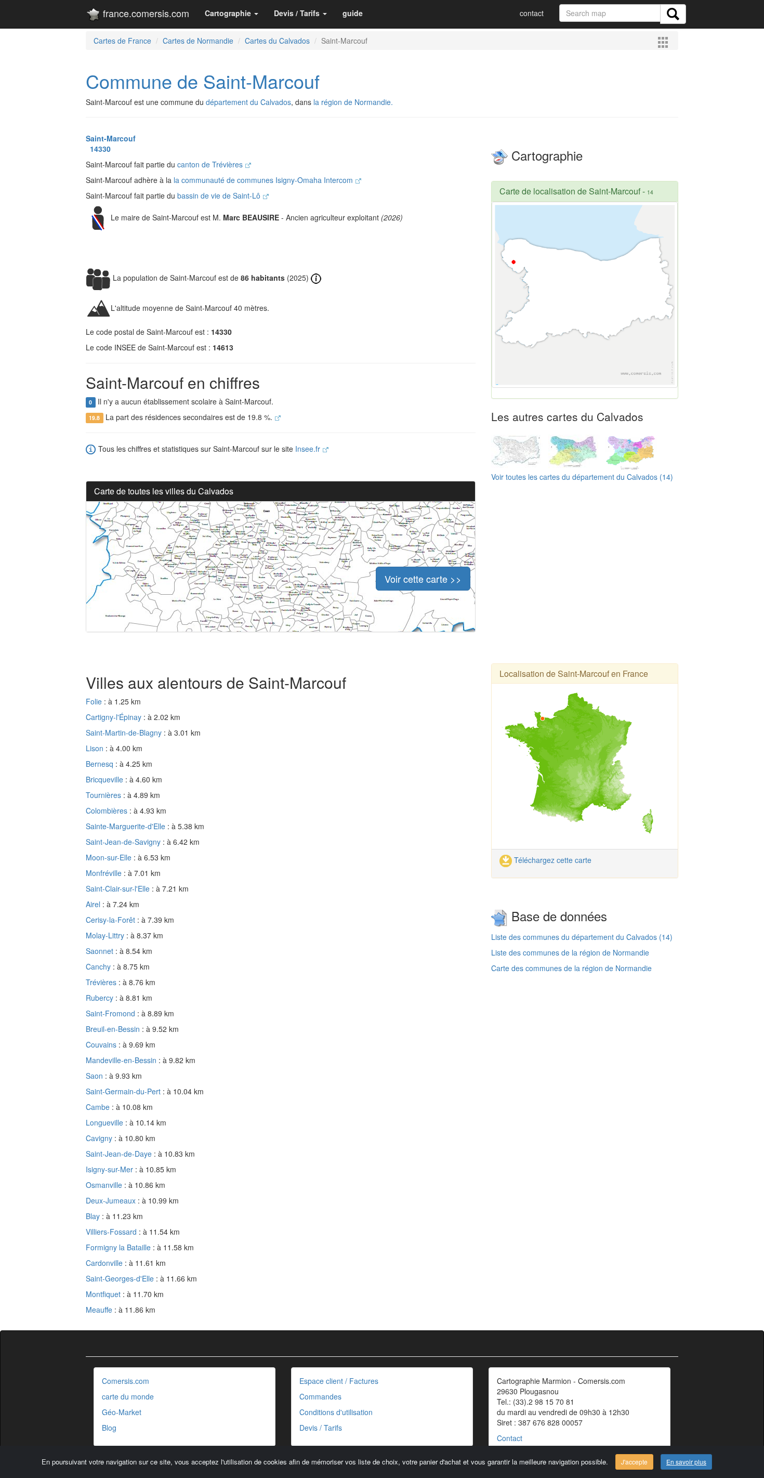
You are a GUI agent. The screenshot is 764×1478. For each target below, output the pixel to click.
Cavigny (100, 1138)
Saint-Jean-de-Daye (120, 1153)
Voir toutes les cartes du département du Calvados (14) (582, 477)
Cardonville (105, 1263)
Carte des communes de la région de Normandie (571, 968)
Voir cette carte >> (423, 578)
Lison (96, 748)
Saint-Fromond (111, 1013)
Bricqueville (105, 779)
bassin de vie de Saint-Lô (219, 195)
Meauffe (100, 1309)
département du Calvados (248, 102)
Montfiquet (104, 1294)
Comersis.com (125, 1381)
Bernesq (100, 763)
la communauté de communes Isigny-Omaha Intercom (264, 180)
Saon (95, 1075)
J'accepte (634, 1461)
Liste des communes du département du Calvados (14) (582, 937)
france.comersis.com (144, 13)
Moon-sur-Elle (110, 857)
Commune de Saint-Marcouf (203, 81)
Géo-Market (121, 1412)
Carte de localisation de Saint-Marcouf (569, 191)
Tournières (104, 795)
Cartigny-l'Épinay (114, 717)
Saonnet (100, 951)
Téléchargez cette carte (551, 860)
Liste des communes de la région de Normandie (570, 952)
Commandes (320, 1396)
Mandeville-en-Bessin (122, 1060)
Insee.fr (308, 448)
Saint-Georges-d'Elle (121, 1278)
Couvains (102, 1044)
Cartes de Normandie (198, 40)
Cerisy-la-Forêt (111, 919)
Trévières (102, 982)
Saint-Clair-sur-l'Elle (119, 888)
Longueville (105, 1122)
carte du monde (128, 1396)
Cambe (99, 1107)
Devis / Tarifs (320, 1427)
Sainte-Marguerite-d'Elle (126, 826)
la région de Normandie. (353, 102)
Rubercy (100, 997)
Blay (94, 1216)
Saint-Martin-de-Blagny (125, 732)
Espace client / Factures (338, 1381)
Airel (94, 904)
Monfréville (105, 873)
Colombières (107, 810)
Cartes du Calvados (277, 40)
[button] (231, 13)
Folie (95, 701)
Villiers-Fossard (112, 1231)
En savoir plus (686, 1461)
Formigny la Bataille (119, 1247)
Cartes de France (122, 40)
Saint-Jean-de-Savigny (124, 841)
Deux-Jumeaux (112, 1200)
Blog (109, 1427)
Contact (509, 1438)
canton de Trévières (211, 164)
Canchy (99, 966)
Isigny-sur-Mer (110, 1169)
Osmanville (105, 1185)
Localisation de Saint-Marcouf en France (573, 673)
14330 (98, 148)
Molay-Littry (106, 935)
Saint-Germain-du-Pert (124, 1091)
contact (532, 13)
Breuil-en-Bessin (114, 1029)
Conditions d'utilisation (336, 1412)
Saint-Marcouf (111, 138)
